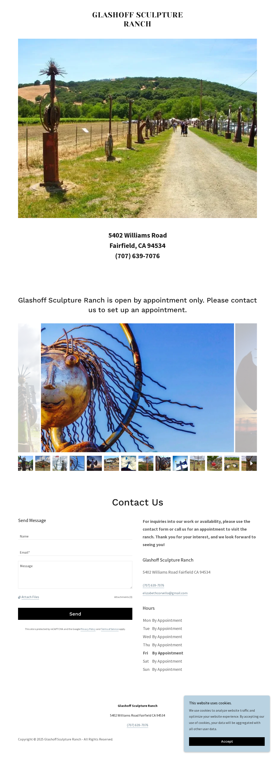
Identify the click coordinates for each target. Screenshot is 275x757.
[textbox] (75, 534)
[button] (19, 597)
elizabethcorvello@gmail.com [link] (165, 593)
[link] (137, 25)
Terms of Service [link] (110, 629)
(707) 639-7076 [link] (153, 585)
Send (75, 614)
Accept (227, 742)
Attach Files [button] (30, 597)
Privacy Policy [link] (88, 629)
